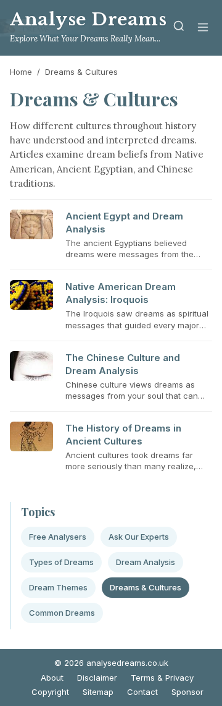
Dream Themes (58, 587)
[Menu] (203, 28)
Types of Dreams (61, 562)
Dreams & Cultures (145, 587)
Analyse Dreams (88, 19)
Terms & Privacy (162, 678)
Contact (142, 692)
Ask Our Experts (139, 537)
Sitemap (98, 692)
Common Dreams (62, 613)
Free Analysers (57, 537)
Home (21, 72)
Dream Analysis (145, 562)
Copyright (50, 692)
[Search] (178, 28)
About (52, 678)
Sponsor (187, 692)
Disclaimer (97, 678)
